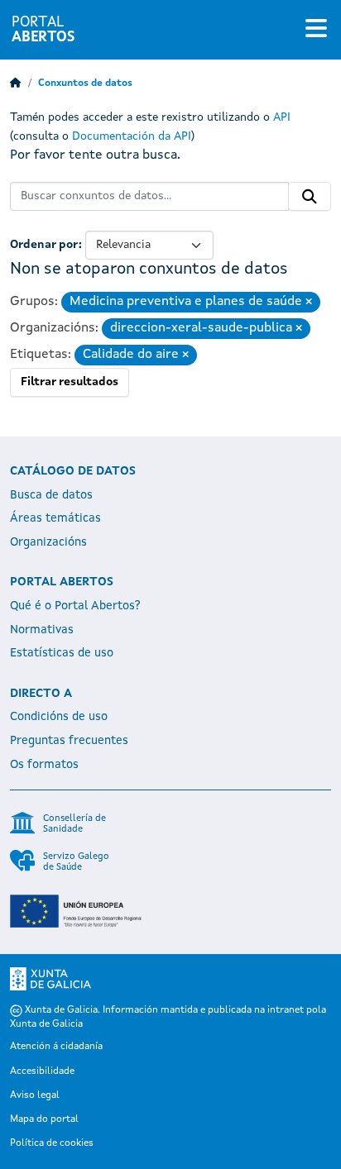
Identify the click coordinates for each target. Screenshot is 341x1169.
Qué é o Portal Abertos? (75, 606)
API (282, 117)
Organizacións (48, 542)
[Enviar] (309, 197)
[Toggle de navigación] (316, 29)
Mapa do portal (44, 1119)
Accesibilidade (42, 1071)
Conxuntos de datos (85, 83)
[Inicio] (16, 83)
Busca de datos (51, 495)
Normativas (42, 630)
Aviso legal (35, 1095)
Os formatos (44, 765)
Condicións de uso (59, 717)
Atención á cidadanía (56, 1047)
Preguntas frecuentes (69, 741)
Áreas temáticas (55, 518)
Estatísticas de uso (61, 653)
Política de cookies (52, 1143)
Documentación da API (131, 136)
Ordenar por (44, 244)
